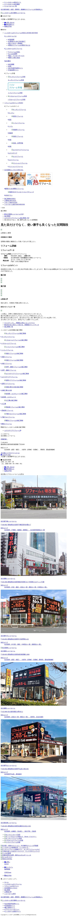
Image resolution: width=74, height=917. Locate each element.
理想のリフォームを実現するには (19, 45)
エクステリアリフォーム (12, 430)
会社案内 (8, 61)
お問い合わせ (10, 22)
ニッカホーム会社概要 (12, 4)
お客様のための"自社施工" (17, 41)
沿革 (9, 66)
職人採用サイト (10, 907)
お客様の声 (10, 200)
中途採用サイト (13, 70)
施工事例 (9, 198)
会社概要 (11, 64)
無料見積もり (10, 24)
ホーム (6, 882)
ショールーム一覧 (11, 6)
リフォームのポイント (13, 103)
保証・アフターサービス (16, 55)
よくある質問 (12, 54)
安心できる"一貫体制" (15, 43)
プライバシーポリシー (12, 909)
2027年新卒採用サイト (15, 68)
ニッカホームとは (10, 36)
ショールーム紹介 (14, 204)
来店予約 (9, 26)
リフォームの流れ (14, 52)
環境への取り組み (14, 57)
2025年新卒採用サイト (12, 904)
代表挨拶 (11, 39)
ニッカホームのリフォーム (21, 33)
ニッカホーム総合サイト (13, 2)
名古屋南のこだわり (13, 170)
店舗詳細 (4, 439)
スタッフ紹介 (10, 202)
